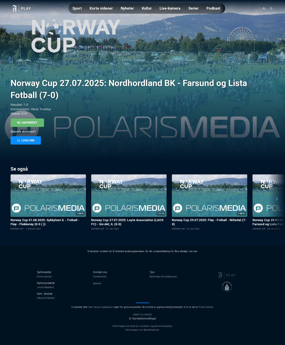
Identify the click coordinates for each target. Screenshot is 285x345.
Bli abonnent (27, 122)
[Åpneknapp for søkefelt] (271, 8)
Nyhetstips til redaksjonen (163, 276)
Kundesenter (100, 276)
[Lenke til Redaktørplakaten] (227, 286)
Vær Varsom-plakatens (100, 307)
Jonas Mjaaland (45, 287)
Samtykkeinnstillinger (144, 318)
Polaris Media (206, 307)
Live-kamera (170, 8)
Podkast (213, 8)
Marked (97, 283)
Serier (193, 8)
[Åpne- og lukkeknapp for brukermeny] (264, 8)
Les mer (193, 251)
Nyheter (127, 8)
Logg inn (27, 140)
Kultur (147, 8)
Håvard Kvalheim (46, 298)
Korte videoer (101, 8)
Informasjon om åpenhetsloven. (142, 330)
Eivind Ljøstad (44, 276)
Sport (77, 8)
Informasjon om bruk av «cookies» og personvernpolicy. (142, 326)
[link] (22, 8)
